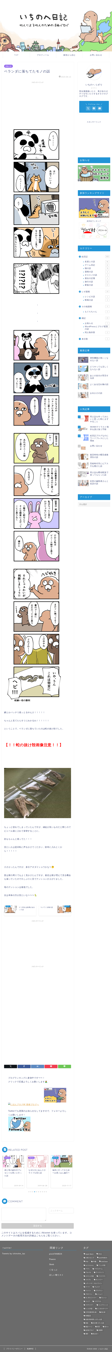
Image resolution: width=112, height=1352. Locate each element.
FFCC (100, 1254)
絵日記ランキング (94, 221)
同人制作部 (96, 332)
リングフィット (103, 1305)
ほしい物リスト (56, 1275)
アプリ (88, 1269)
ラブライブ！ (90, 1305)
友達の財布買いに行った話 (94, 1319)
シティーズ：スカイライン (94, 1283)
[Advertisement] (37, 103)
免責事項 (30, 1349)
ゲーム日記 (96, 265)
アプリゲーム (98, 1269)
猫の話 (96, 268)
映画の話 (96, 300)
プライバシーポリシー (14, 1349)
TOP (16, 55)
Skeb (51, 1264)
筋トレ (107, 1326)
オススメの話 (96, 275)
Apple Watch (90, 1254)
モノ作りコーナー (91, 1298)
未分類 (95, 339)
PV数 (94, 1261)
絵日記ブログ (90, 1330)
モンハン (104, 1298)
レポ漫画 (95, 292)
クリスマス (101, 1276)
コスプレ (88, 1279)
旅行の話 (96, 282)
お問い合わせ (96, 55)
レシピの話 (96, 297)
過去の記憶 (96, 278)
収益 (87, 1323)
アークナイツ (100, 1272)
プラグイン (99, 1290)
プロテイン (89, 1294)
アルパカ (88, 1272)
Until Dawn (104, 1261)
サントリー (99, 1279)
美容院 (100, 1330)
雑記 (95, 318)
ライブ (88, 1301)
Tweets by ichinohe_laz (13, 1254)
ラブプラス (97, 1301)
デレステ (97, 1287)
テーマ (88, 1287)
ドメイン (88, 1290)
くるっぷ (53, 1270)
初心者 (103, 1312)
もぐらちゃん (96, 312)
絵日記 (95, 257)
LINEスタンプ (90, 1257)
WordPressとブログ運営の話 (96, 328)
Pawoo (52, 1259)
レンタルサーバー (102, 1308)
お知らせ (96, 323)
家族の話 (8, 66)
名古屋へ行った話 (98, 1323)
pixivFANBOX (55, 1254)
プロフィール (43, 55)
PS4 (87, 1261)
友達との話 (96, 262)
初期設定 (88, 1316)
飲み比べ (95, 1334)
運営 (87, 1334)
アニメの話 (101, 1265)
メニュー (100, 1294)
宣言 (98, 1326)
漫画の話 (96, 272)
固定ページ (89, 1326)
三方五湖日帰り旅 (91, 1312)
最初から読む (69, 55)
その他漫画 (95, 307)
